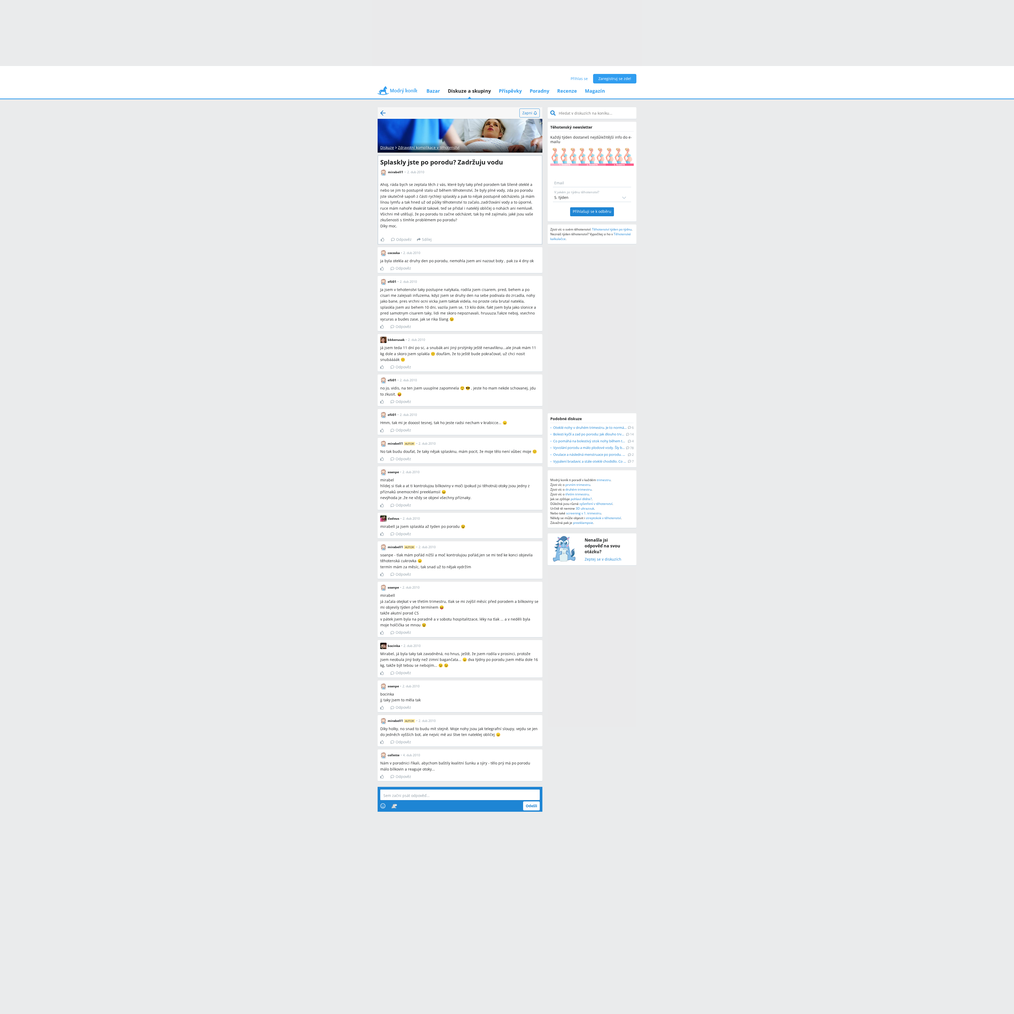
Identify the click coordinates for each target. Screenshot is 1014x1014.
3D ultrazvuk (585, 508)
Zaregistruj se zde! (614, 78)
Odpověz (404, 239)
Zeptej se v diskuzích (603, 559)
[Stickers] (394, 805)
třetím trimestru (577, 494)
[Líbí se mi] (384, 239)
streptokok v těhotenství (603, 518)
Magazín (595, 91)
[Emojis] (383, 805)
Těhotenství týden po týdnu (612, 229)
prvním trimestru (577, 484)
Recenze (567, 91)
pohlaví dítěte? (581, 499)
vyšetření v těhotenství (595, 503)
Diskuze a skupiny (469, 91)
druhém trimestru (578, 489)
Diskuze (387, 147)
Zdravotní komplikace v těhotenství (428, 147)
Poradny (539, 91)
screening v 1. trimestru (583, 513)
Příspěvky (510, 91)
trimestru (604, 480)
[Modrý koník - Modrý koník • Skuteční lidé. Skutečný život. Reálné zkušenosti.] (397, 92)
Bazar (433, 91)
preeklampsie (583, 522)
